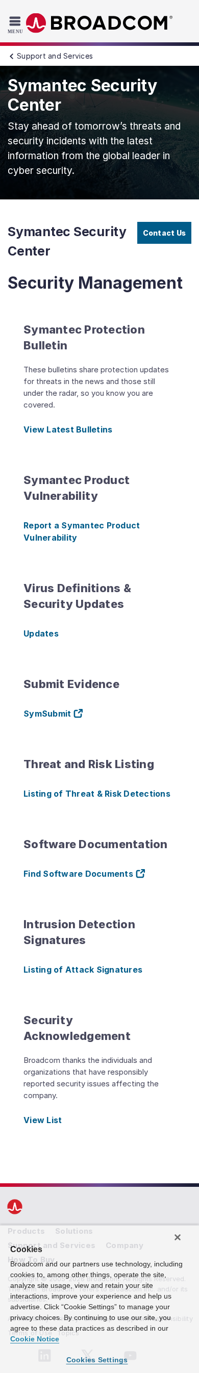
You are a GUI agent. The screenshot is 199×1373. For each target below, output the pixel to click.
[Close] (178, 1237)
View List (42, 1120)
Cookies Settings (97, 1360)
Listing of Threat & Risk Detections (96, 794)
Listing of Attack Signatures (82, 969)
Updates (41, 633)
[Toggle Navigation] (17, 24)
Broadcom (99, 23)
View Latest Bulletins (67, 429)
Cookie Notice (34, 1339)
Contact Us (164, 232)
